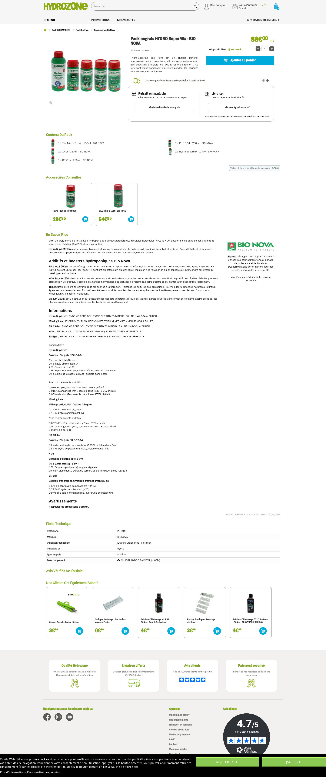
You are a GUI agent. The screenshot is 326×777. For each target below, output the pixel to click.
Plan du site (175, 754)
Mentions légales (178, 749)
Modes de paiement (179, 734)
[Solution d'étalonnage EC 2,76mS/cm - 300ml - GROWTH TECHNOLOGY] (250, 603)
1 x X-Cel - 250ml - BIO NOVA (74, 151)
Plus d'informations (13, 772)
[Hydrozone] (65, 6)
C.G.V (172, 739)
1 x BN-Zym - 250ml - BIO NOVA (75, 160)
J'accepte (294, 762)
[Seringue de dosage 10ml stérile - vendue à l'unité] (113, 603)
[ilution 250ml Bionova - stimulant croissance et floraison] (117, 196)
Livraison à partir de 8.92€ (237, 107)
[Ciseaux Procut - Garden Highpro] (67, 606)
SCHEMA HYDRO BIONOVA (135, 560)
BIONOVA (251, 280)
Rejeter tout (227, 762)
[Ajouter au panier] (85, 219)
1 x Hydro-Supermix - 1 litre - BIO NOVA (196, 151)
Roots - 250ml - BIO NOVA (64, 211)
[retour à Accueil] (45, 30)
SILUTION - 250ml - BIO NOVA (112, 211)
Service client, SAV (179, 729)
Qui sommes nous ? (179, 714)
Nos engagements (178, 719)
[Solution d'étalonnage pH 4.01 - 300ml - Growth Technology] (158, 603)
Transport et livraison (180, 724)
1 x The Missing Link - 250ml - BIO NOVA (80, 143)
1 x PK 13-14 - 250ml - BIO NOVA (193, 143)
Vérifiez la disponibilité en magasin (164, 107)
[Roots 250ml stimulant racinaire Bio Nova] (71, 196)
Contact (173, 744)
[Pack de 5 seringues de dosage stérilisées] (204, 603)
